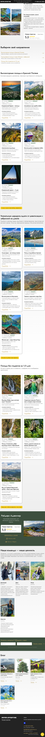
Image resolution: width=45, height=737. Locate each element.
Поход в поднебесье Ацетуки (32, 253)
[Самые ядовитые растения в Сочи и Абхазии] (22, 666)
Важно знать (18, 677)
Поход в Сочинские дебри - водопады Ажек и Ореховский (10, 444)
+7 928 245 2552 (28, 726)
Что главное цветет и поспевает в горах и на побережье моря (37, 677)
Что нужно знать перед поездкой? (6, 677)
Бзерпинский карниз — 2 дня (10, 190)
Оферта (25, 717)
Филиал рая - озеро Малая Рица (11, 340)
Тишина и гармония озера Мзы (33, 296)
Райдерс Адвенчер (6, 720)
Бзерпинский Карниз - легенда (10, 106)
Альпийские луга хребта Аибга (32, 106)
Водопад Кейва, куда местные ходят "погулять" (10, 401)
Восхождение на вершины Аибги (33, 148)
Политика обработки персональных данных (32, 719)
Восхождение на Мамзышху (10, 296)
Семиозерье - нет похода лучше (11, 253)
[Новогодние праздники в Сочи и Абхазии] (7, 692)
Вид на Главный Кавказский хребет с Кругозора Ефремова (10, 488)
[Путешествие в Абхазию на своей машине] (7, 666)
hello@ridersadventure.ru (30, 729)
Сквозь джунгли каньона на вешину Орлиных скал (32, 444)
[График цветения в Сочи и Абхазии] (37, 666)
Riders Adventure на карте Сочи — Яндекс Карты (34, 39)
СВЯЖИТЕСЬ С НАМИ (11, 535)
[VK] (25, 723)
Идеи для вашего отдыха (5, 703)
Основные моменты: (6, 153)
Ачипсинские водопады (8, 148)
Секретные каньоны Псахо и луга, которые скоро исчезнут (32, 401)
